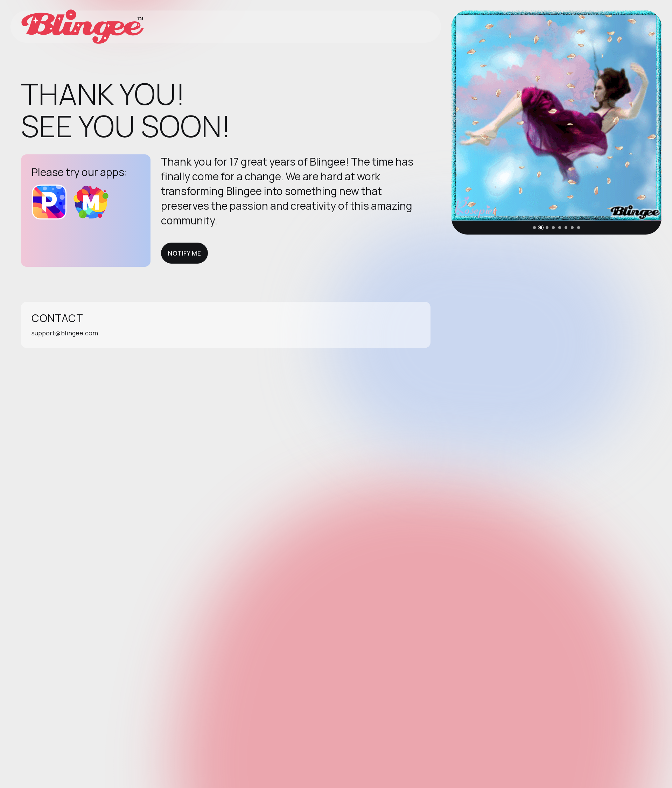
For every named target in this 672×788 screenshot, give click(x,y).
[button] (534, 227)
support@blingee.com (64, 333)
